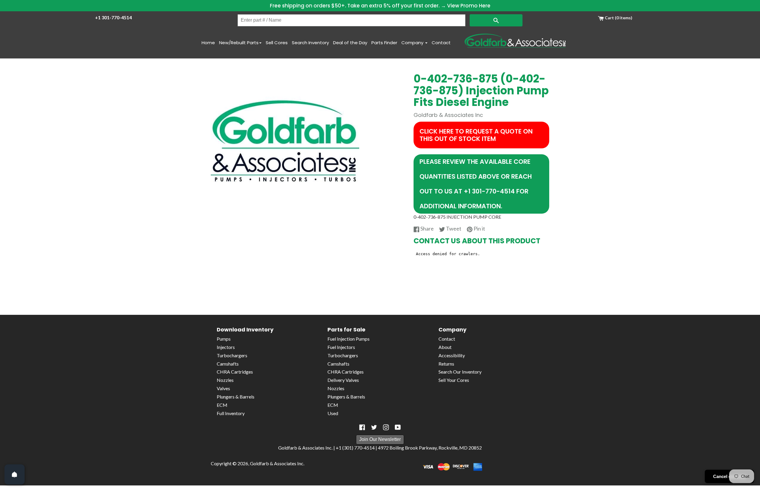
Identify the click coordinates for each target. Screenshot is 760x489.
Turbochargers (232, 355)
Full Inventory (231, 413)
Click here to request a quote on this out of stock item (476, 135)
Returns (446, 363)
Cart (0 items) (618, 17)
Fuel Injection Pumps (348, 339)
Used (332, 413)
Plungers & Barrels (235, 396)
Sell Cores (277, 42)
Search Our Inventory (460, 371)
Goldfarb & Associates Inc (276, 463)
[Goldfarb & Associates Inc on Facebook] (362, 427)
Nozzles (225, 380)
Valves (223, 388)
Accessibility (451, 355)
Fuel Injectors (341, 347)
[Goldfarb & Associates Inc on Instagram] (386, 427)
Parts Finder (384, 42)
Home (208, 42)
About (445, 347)
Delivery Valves (343, 380)
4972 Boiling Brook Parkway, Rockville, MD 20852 (430, 447)
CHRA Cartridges (235, 371)
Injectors (226, 347)
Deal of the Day (350, 42)
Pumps (224, 339)
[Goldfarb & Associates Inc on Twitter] (374, 427)
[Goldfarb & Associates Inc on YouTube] (398, 427)
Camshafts (228, 363)
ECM (222, 405)
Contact (441, 42)
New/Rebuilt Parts (239, 42)
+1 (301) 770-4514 (355, 447)
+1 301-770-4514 (113, 17)
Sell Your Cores (453, 380)
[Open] (14, 474)
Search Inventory (310, 42)
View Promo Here (468, 5)
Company (413, 42)
